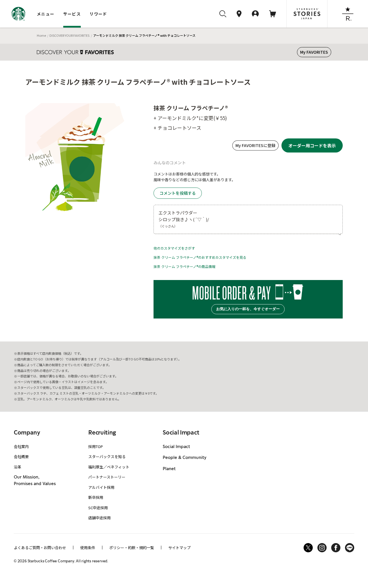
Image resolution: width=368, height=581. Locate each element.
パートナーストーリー (106, 477)
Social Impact (176, 447)
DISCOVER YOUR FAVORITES (69, 35)
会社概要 (21, 456)
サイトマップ (179, 547)
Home (41, 35)
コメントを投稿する (178, 193)
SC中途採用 (98, 507)
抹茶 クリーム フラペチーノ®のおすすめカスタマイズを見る (200, 257)
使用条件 (87, 547)
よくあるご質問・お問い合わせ (40, 547)
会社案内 (21, 446)
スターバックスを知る (107, 456)
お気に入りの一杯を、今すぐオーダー (248, 309)
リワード (98, 14)
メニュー (46, 14)
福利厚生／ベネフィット (108, 467)
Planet (169, 469)
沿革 (17, 467)
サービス (72, 14)
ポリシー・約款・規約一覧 (131, 547)
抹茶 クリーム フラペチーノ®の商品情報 (184, 266)
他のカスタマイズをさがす (174, 248)
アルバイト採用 (101, 487)
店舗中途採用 (99, 517)
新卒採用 (95, 497)
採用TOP (95, 446)
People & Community (184, 458)
